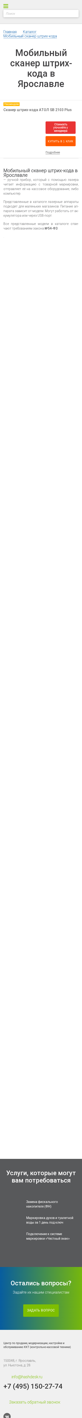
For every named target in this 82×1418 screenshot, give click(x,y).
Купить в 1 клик (60, 141)
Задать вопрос (41, 1310)
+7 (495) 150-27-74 (32, 1386)
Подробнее (53, 152)
